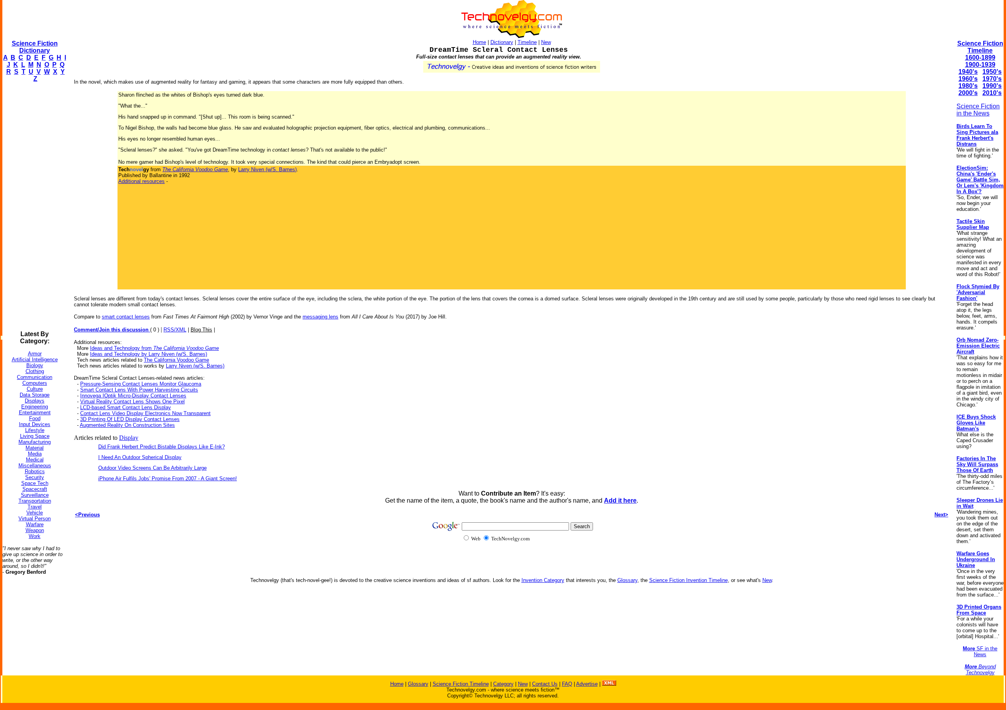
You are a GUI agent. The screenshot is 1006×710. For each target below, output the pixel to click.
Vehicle (34, 513)
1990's (992, 85)
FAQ (567, 684)
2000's (968, 93)
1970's (992, 78)
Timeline (527, 42)
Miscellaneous (34, 465)
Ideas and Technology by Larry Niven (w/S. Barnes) (148, 354)
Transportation (34, 501)
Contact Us (545, 684)
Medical (35, 460)
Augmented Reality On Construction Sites (127, 425)
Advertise (587, 684)
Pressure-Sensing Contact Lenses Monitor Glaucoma (140, 384)
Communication (34, 377)
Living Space (35, 436)
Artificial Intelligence (35, 359)
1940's (968, 71)
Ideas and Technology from (154, 348)
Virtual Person (34, 519)
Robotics (35, 471)
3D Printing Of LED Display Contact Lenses (130, 419)
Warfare (35, 524)
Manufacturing (34, 442)
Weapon (35, 530)
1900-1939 (980, 64)
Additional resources (141, 181)
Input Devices (34, 424)
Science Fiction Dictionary (35, 47)
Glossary (627, 580)
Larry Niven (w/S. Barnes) (267, 169)
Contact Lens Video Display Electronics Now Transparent (145, 413)
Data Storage (35, 395)
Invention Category (542, 580)
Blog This (201, 330)
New (546, 42)
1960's (968, 78)
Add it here (620, 500)
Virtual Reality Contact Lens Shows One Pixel (132, 401)
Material (35, 448)
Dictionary (501, 42)
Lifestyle (34, 430)
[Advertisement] (33, 206)
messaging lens (320, 317)
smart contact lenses (126, 317)
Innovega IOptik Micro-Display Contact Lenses (133, 396)
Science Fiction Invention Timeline (688, 580)
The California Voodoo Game (176, 360)
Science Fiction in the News (978, 110)
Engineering (34, 407)
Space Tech (34, 483)
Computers (34, 383)
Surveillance (35, 495)
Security (34, 477)
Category (503, 684)
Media (35, 454)
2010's (992, 93)
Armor (35, 354)
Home (479, 42)
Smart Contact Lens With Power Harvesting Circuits (139, 390)
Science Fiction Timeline (980, 47)
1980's (968, 85)
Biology (34, 365)
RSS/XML (174, 330)
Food (34, 418)
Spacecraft (34, 489)
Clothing (35, 371)
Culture (35, 389)
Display (128, 437)
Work (34, 536)
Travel (35, 507)
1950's (992, 71)
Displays (34, 401)
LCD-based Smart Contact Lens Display (125, 407)
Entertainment (35, 412)
